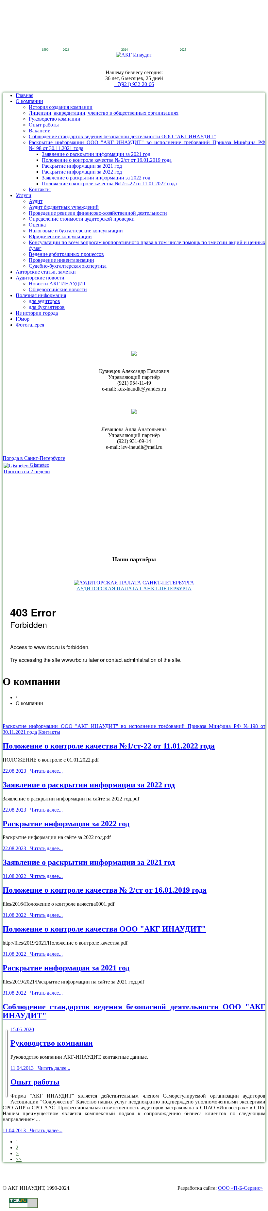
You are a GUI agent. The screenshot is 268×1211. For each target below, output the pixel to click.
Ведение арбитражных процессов (66, 254)
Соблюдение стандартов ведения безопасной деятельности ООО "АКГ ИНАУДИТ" (122, 136)
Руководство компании (54, 119)
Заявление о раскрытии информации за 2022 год (96, 177)
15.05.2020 (22, 1029)
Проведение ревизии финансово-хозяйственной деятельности (98, 213)
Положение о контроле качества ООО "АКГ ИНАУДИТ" (104, 929)
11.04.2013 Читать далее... (40, 1068)
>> (19, 1159)
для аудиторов (44, 301)
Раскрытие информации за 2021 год (82, 166)
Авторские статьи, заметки (46, 272)
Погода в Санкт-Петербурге (34, 458)
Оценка (37, 224)
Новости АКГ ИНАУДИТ (57, 283)
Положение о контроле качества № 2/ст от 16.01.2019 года (107, 160)
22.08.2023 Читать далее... (33, 771)
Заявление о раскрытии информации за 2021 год (96, 154)
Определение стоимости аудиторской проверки (82, 219)
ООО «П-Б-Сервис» (240, 1188)
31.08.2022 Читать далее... (33, 876)
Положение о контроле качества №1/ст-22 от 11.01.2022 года (109, 183)
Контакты (40, 189)
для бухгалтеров (47, 307)
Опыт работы (44, 124)
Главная (24, 95)
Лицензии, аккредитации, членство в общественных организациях (103, 113)
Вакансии (40, 130)
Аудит (35, 201)
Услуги (23, 195)
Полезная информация (41, 295)
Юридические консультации (60, 236)
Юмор (22, 319)
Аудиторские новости (40, 277)
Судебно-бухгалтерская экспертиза (68, 266)
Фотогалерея (30, 325)
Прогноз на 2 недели (27, 471)
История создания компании (60, 107)
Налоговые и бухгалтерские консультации (76, 230)
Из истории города (37, 313)
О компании (29, 101)
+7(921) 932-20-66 (134, 84)
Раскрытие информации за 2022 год (82, 172)
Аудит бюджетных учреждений (64, 207)
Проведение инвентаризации (61, 260)
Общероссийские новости (58, 289)
